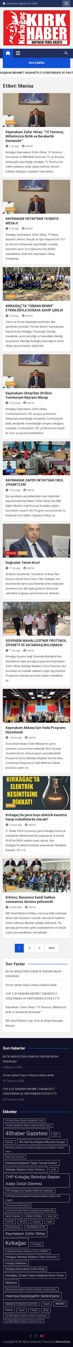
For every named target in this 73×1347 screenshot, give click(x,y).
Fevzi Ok (52, 1216)
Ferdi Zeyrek (12, 1216)
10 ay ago (15, 402)
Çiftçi (46, 1310)
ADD (56, 1134)
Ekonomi (11, 553)
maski (46, 1304)
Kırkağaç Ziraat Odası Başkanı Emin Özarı (34, 1275)
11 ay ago (15, 568)
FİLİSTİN (9, 1221)
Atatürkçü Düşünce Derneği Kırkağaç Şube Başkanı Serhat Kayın (34, 1149)
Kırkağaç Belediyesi (16, 1263)
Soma (9, 1310)
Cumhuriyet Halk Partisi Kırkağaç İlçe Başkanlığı (29, 1210)
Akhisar (9, 1142)
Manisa (11, 1283)
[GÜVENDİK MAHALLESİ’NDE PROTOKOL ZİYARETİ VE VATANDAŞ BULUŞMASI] (36, 619)
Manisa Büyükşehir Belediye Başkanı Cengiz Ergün (30, 1289)
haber (49, 1221)
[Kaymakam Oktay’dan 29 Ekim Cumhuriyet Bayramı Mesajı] (36, 371)
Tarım (22, 1310)
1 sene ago (15, 737)
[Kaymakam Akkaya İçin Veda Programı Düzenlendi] (36, 706)
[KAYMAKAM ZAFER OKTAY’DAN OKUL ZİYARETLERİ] (36, 458)
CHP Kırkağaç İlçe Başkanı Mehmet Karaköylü (29, 1190)
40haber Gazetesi (26, 1133)
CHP (53, 1169)
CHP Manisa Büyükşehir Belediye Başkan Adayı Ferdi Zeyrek (32, 1198)
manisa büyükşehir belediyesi (32, 1296)
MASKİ (60, 1303)
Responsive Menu (66, 3)
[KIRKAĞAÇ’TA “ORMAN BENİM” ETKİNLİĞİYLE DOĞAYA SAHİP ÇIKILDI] (36, 284)
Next (51, 948)
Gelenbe (37, 1221)
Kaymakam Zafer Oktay (25, 1233)
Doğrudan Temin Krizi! (23, 563)
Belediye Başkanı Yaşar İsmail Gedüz (31, 1163)
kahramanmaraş (12, 1227)
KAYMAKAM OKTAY (35, 1227)
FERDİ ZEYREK (34, 1216)
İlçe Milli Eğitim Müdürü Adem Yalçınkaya (26, 1315)
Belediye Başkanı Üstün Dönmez (25, 1169)
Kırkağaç (37, 1244)
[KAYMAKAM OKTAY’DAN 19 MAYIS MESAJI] (36, 197)
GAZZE (23, 1221)
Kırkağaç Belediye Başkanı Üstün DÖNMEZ (26, 1251)
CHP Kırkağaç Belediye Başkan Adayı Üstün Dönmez (32, 1180)
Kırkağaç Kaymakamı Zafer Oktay (25, 1268)
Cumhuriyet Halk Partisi (17, 1205)
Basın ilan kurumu (14, 1156)
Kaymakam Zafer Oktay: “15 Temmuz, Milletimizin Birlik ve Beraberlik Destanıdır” (35, 136)
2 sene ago (15, 824)
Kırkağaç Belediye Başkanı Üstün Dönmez (31, 1257)
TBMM (34, 1310)
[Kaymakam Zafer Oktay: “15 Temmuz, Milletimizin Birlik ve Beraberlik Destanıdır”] (36, 110)
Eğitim (10, 471)
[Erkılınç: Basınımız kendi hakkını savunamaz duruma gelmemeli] (36, 875)
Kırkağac (16, 1243)
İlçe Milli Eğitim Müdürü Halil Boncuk (23, 1321)
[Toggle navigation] (18, 53)
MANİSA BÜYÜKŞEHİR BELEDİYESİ (21, 1304)
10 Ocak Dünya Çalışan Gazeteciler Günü (24, 1120)
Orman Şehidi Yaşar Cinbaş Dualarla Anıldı (31, 985)
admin (29, 146)
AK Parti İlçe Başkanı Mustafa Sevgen (42, 1142)
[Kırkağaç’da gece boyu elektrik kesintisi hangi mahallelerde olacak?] (36, 793)
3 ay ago (14, 228)
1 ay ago (14, 146)
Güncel (11, 122)
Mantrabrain (63, 1341)
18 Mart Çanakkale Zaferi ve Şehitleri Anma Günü (28, 1125)
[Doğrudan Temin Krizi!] (36, 541)
